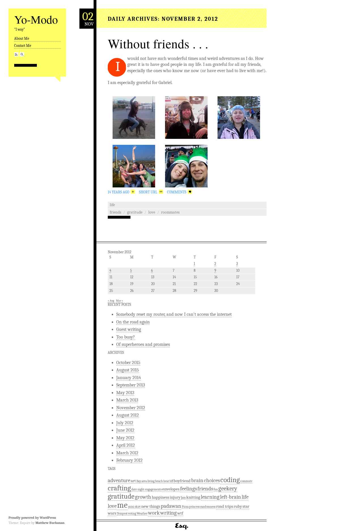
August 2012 (127, 415)
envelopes (171, 489)
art (133, 480)
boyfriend (182, 480)
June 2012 (125, 430)
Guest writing (128, 329)
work (154, 513)
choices (212, 480)
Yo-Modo (36, 19)
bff (171, 481)
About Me (21, 38)
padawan (171, 506)
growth (143, 497)
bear (166, 481)
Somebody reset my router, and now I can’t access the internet (174, 314)
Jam (183, 497)
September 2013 (130, 385)
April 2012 (125, 445)
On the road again (133, 322)
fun (216, 489)
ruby (238, 506)
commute (246, 481)
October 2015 (128, 362)
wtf (180, 513)
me (122, 505)
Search (22, 54)
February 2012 (129, 460)
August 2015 (127, 370)
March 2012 (127, 452)
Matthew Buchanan (49, 523)
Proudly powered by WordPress (32, 518)
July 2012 (124, 422)
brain (197, 480)
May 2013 (125, 392)
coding (230, 480)
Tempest (122, 513)
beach (159, 481)
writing (168, 513)
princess (194, 507)
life (245, 497)
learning (210, 497)
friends (115, 212)
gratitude (134, 212)
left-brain (230, 497)
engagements (153, 489)
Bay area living (145, 481)
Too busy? (125, 337)
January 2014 (128, 377)
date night (137, 489)
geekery (227, 488)
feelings (188, 489)
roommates (170, 212)
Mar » (119, 300)
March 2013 (127, 400)
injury (175, 497)
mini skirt (134, 507)
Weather (142, 513)
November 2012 (130, 407)
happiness (160, 497)
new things (150, 506)
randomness (208, 507)
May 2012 (125, 437)
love (151, 212)
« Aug (111, 300)
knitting (193, 497)
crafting (119, 488)
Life (112, 204)
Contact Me (22, 45)
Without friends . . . (158, 43)
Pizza (185, 507)
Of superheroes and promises (143, 344)
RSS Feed (16, 54)
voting (132, 513)
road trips (224, 506)
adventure (119, 480)
